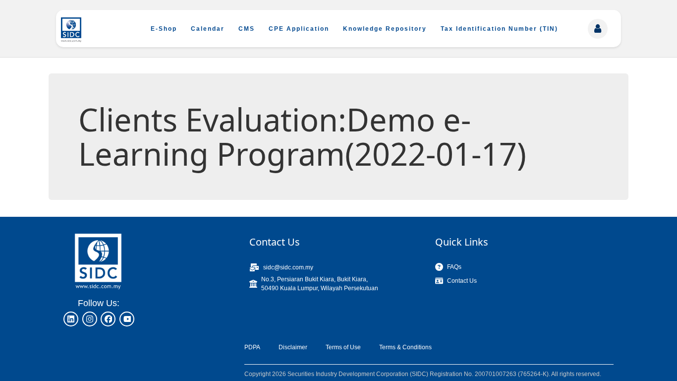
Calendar (208, 28)
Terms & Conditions (405, 347)
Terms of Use (343, 347)
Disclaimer (293, 347)
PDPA (252, 347)
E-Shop (164, 28)
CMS (246, 28)
